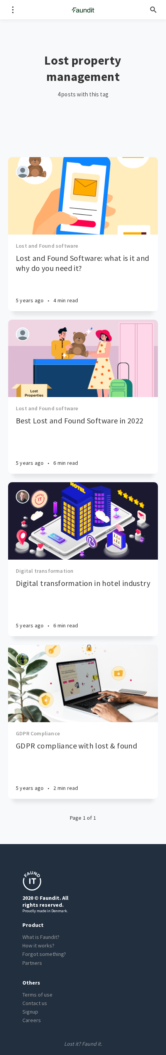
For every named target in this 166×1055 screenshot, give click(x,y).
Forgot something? (44, 954)
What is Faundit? (40, 936)
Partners (32, 962)
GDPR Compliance (38, 733)
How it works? (38, 945)
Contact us (34, 1003)
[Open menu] (12, 9)
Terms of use (37, 994)
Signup (30, 1011)
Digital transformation (44, 570)
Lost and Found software (47, 245)
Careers (31, 1020)
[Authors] (22, 171)
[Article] (83, 196)
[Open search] (153, 9)
